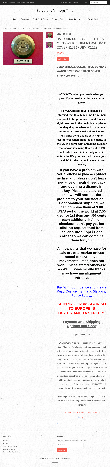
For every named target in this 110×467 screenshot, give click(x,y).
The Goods (25, 19)
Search (5, 440)
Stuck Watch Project (40, 19)
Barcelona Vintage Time (55, 10)
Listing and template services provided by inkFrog (82, 412)
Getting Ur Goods (58, 19)
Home (14, 19)
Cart (85, 3)
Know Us (72, 19)
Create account (73, 3)
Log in (62, 3)
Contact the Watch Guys (88, 19)
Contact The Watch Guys (11, 452)
